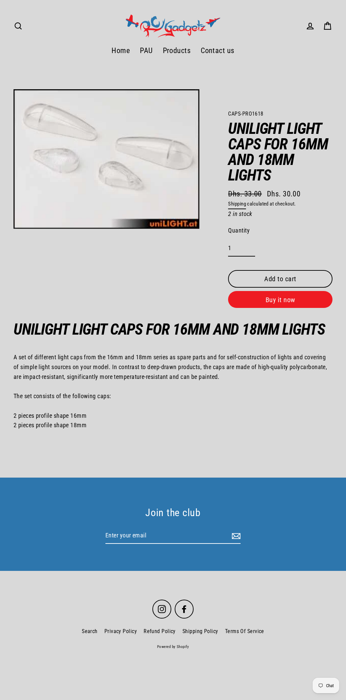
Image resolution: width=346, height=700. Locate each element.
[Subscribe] (235, 536)
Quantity (239, 230)
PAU (146, 50)
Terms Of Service (244, 631)
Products (177, 50)
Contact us (217, 50)
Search (90, 631)
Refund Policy (160, 631)
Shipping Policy (200, 631)
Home (121, 50)
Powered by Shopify (173, 647)
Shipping (237, 204)
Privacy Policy (120, 631)
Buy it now (280, 300)
